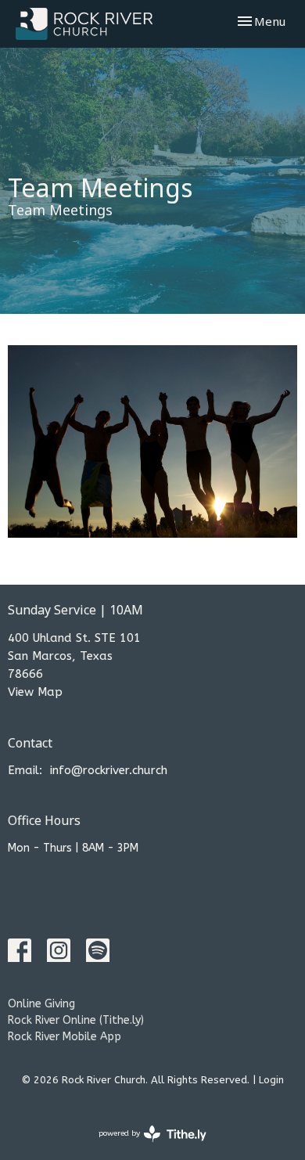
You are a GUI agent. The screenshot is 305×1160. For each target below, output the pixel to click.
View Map (35, 692)
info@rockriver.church (108, 770)
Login (271, 1080)
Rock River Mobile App (64, 1036)
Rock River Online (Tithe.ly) (76, 1020)
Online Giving (41, 1003)
